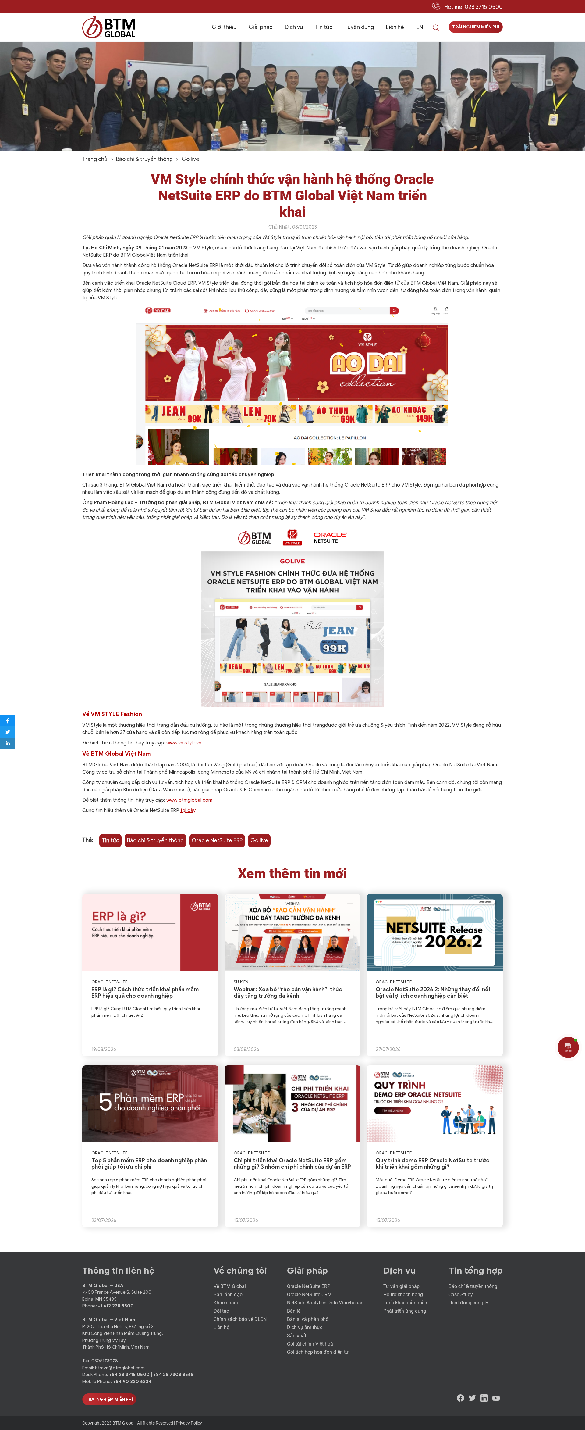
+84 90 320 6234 (132, 1381)
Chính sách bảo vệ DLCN (240, 1319)
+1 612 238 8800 (116, 1306)
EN (419, 27)
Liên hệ (395, 27)
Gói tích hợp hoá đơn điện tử (318, 1352)
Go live (259, 840)
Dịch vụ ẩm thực (304, 1327)
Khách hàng (226, 1303)
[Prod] (108, 27)
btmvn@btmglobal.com (120, 1368)
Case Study (460, 1294)
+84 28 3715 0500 (130, 1374)
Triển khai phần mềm (406, 1303)
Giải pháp (261, 27)
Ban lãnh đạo (228, 1294)
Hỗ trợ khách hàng (403, 1294)
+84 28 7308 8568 (173, 1374)
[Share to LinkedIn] (7, 743)
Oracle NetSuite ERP (217, 840)
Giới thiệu (224, 27)
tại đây (187, 811)
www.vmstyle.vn (183, 743)
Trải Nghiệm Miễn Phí (109, 1399)
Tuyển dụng (359, 27)
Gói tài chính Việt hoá (310, 1344)
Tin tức (323, 27)
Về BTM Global (230, 1286)
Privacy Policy (189, 1423)
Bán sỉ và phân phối (308, 1319)
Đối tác (221, 1311)
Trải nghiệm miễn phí (475, 27)
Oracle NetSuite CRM (309, 1294)
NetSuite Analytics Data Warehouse (325, 1303)
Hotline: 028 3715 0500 (473, 7)
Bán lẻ (293, 1311)
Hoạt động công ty (468, 1303)
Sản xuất (296, 1336)
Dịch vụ (294, 27)
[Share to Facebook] (7, 720)
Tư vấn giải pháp (401, 1286)
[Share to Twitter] (7, 732)
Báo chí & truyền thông (155, 840)
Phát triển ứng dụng (404, 1311)
